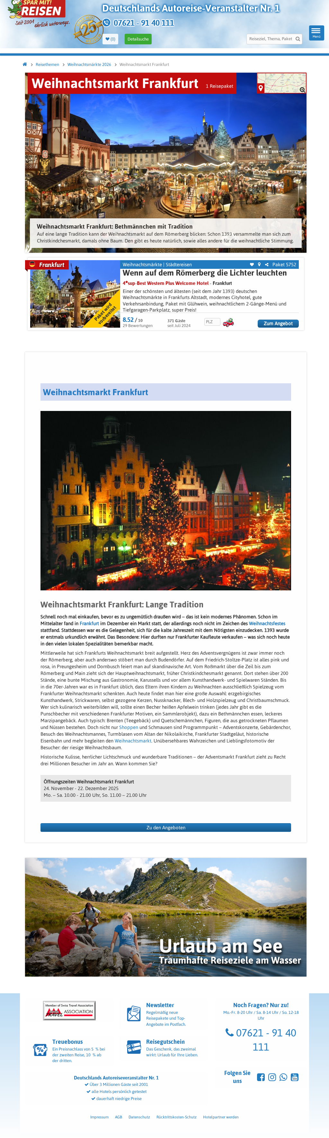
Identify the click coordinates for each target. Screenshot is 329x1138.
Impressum (99, 1117)
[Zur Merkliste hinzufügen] (252, 264)
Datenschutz (139, 1117)
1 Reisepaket (219, 86)
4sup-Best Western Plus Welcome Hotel (166, 283)
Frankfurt (222, 283)
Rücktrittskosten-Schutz (176, 1117)
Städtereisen (179, 264)
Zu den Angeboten (166, 827)
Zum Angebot (278, 323)
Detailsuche (138, 39)
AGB (118, 1117)
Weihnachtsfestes (267, 623)
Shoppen (128, 727)
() (112, 39)
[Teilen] (266, 265)
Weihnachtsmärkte (142, 264)
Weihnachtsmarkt (133, 740)
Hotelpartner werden (221, 1117)
